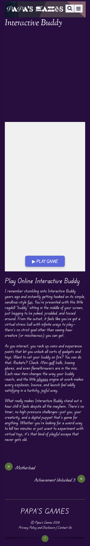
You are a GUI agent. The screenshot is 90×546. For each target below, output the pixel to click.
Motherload (21, 467)
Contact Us (64, 527)
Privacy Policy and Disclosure (36, 527)
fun (30, 301)
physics (42, 379)
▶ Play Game (45, 261)
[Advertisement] (45, 75)
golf (51, 362)
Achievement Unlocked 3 (58, 480)
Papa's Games (43, 522)
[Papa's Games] (35, 9)
